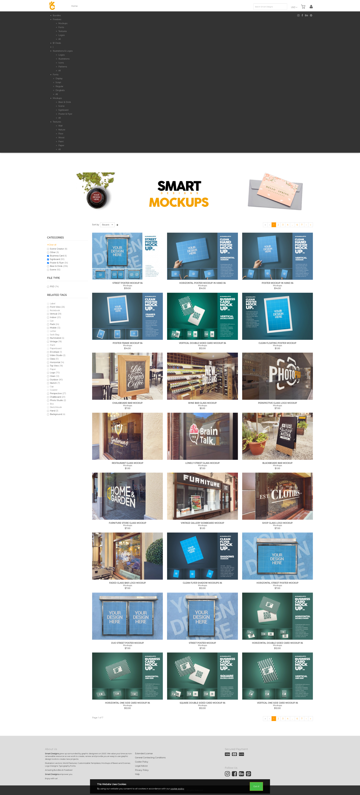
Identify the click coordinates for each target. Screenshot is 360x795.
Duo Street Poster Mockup (127, 643)
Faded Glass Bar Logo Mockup (127, 583)
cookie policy (177, 788)
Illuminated (55, 338)
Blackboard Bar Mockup (277, 463)
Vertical (53, 314)
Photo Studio (56, 400)
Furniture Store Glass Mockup (127, 523)
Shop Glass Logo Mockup (277, 523)
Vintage (54, 341)
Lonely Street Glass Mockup (202, 463)
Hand (52, 410)
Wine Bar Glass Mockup (202, 403)
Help (137, 774)
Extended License (144, 753)
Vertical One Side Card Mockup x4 (277, 703)
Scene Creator (57, 249)
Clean (52, 376)
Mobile (53, 327)
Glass (52, 359)
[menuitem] (57, 15)
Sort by (95, 224)
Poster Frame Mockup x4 (127, 343)
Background (56, 414)
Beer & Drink (56, 266)
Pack (52, 324)
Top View (54, 365)
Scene (53, 269)
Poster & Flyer (57, 262)
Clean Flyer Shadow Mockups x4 (202, 583)
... (292, 225)
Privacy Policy (142, 770)
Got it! (256, 786)
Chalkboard (55, 397)
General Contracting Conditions (150, 757)
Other (53, 252)
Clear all (51, 244)
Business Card (57, 255)
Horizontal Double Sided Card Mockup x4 (277, 643)
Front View (55, 307)
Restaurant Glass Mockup (127, 463)
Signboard (55, 259)
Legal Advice (141, 766)
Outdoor (54, 379)
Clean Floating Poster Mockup (277, 343)
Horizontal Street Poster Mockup (277, 583)
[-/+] (117, 225)
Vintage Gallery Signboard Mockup (202, 523)
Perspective (56, 393)
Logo (52, 372)
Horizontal (55, 362)
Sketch (53, 383)
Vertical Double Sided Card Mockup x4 (202, 343)
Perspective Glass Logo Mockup (277, 403)
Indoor (53, 317)
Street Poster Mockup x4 (127, 283)
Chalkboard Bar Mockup (127, 403)
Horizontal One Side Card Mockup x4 (127, 703)
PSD (52, 286)
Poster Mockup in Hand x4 (277, 283)
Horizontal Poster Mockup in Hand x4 (202, 283)
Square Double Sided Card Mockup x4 (202, 703)
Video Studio (56, 355)
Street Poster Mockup (202, 643)
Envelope (54, 352)
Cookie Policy (141, 762)
